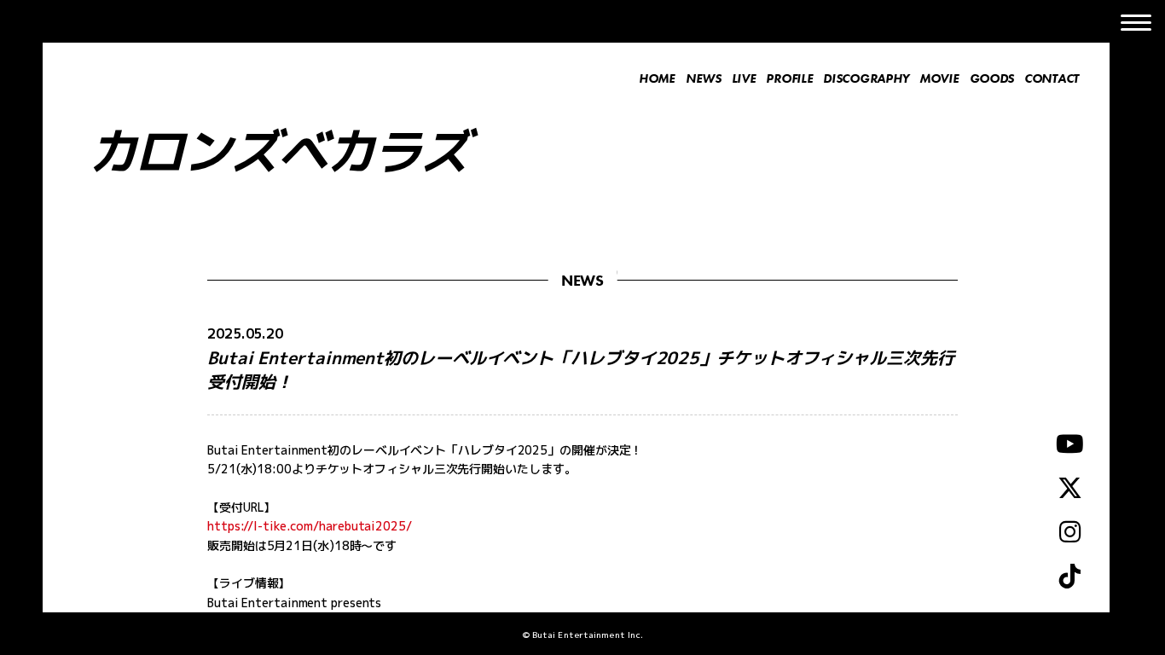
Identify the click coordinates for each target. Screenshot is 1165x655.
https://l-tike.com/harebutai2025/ (309, 526)
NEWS (704, 78)
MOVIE (939, 78)
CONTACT (1051, 78)
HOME (657, 78)
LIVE (744, 78)
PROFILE (789, 78)
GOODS (992, 78)
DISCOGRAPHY (866, 78)
